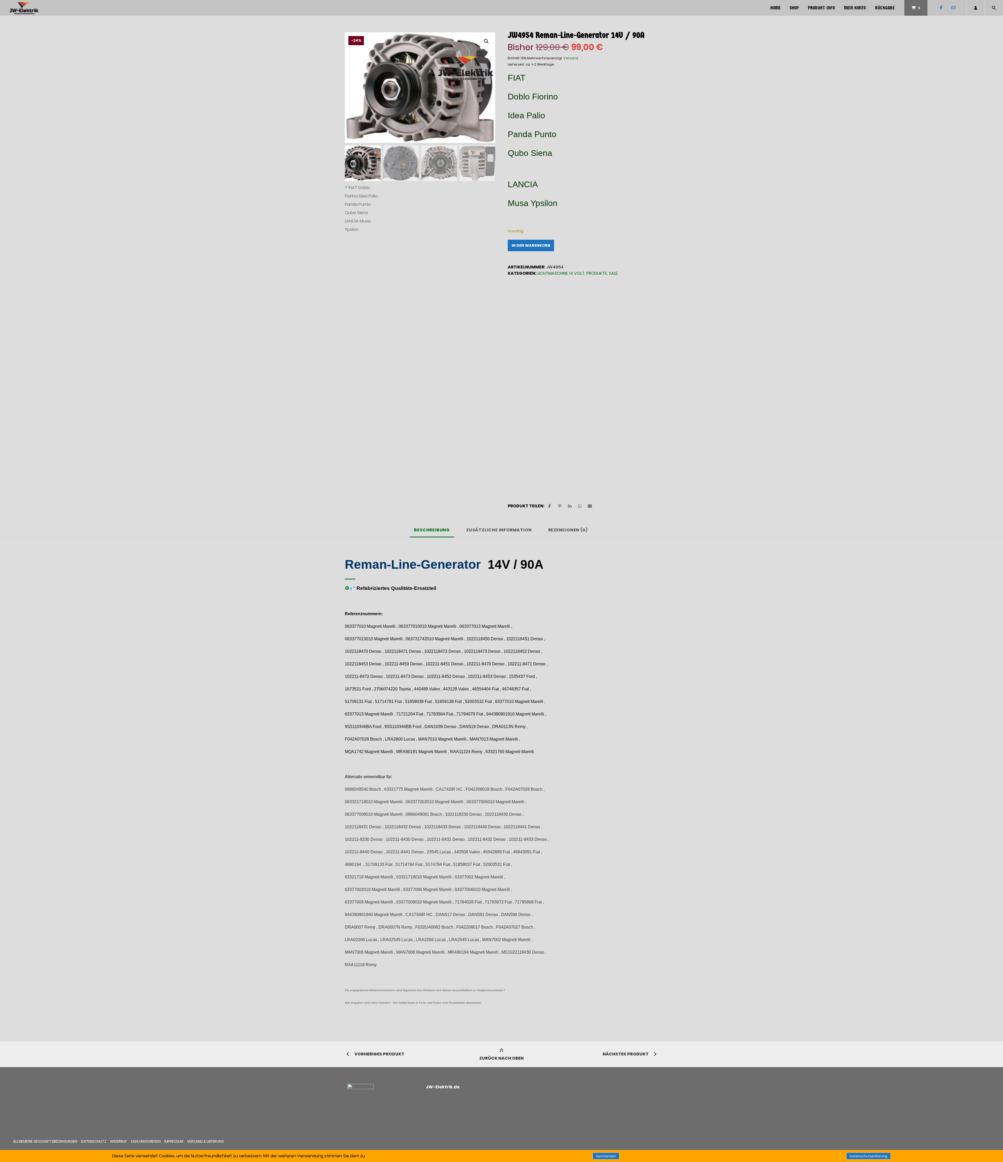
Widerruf (118, 1141)
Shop (794, 8)
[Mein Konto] (975, 8)
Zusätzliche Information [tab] (499, 530)
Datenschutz (93, 1141)
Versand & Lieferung (205, 1141)
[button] (486, 41)
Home (775, 8)
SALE (613, 273)
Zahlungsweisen (146, 1141)
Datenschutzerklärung (868, 1156)
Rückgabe (885, 8)
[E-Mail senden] (953, 8)
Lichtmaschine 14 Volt (561, 273)
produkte (596, 273)
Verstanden (606, 1156)
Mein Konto (855, 8)
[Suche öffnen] (994, 8)
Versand (570, 58)
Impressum (173, 1141)
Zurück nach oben (501, 1058)
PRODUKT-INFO (821, 8)
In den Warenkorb (531, 245)
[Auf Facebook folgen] (941, 8)
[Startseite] (24, 8)
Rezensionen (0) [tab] (568, 530)
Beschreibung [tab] (432, 530)
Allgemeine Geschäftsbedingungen (45, 1141)
